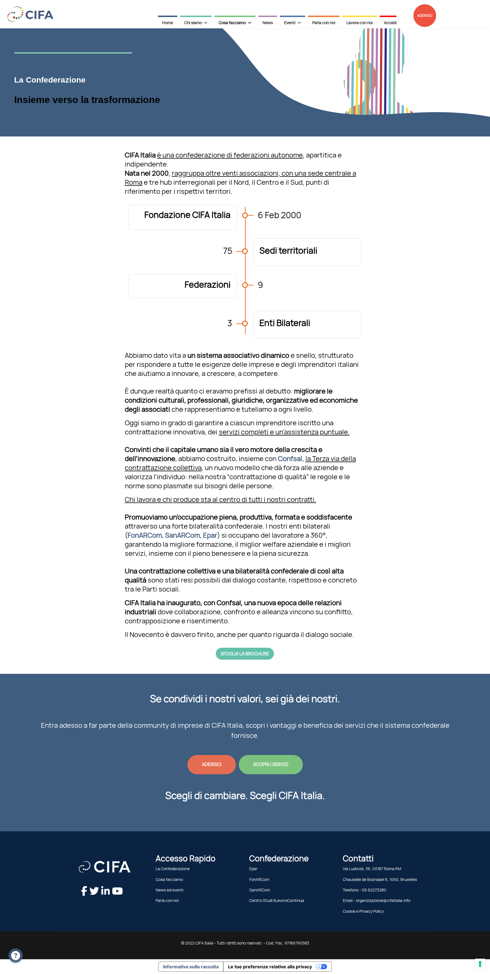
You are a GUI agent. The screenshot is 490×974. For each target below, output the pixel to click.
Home (167, 23)
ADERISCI (424, 15)
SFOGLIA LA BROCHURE (245, 653)
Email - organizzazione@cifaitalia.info (376, 901)
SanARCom (259, 890)
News (268, 23)
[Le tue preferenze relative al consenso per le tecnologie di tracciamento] (480, 964)
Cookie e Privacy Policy (363, 911)
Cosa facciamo (169, 880)
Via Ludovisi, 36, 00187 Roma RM (372, 869)
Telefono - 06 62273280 (364, 890)
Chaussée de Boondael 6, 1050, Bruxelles (380, 880)
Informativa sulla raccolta (191, 966)
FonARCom (259, 880)
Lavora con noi (360, 23)
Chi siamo (193, 23)
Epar (253, 869)
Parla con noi (323, 23)
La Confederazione (173, 869)
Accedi (390, 23)
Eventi (289, 23)
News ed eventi (169, 890)
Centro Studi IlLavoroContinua (276, 901)
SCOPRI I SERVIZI (270, 764)
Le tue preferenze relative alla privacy (270, 966)
